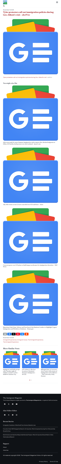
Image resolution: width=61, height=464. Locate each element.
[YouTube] (16, 404)
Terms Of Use (54, 461)
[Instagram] (16, 415)
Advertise (5, 450)
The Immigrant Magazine (12, 398)
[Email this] (5, 334)
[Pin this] (18, 334)
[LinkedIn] (12, 404)
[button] (57, 2)
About (5, 447)
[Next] (55, 364)
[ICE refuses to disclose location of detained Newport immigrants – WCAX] (30, 359)
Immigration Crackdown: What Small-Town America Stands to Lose (19, 425)
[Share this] (9, 334)
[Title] (5, 2)
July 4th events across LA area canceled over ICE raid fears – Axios (23, 204)
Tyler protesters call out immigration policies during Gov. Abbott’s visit (25, 77)
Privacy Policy (43, 461)
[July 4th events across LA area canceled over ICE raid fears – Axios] (30, 175)
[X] (8, 404)
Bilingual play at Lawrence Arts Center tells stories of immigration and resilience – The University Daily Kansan (49, 373)
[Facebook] (4, 404)
